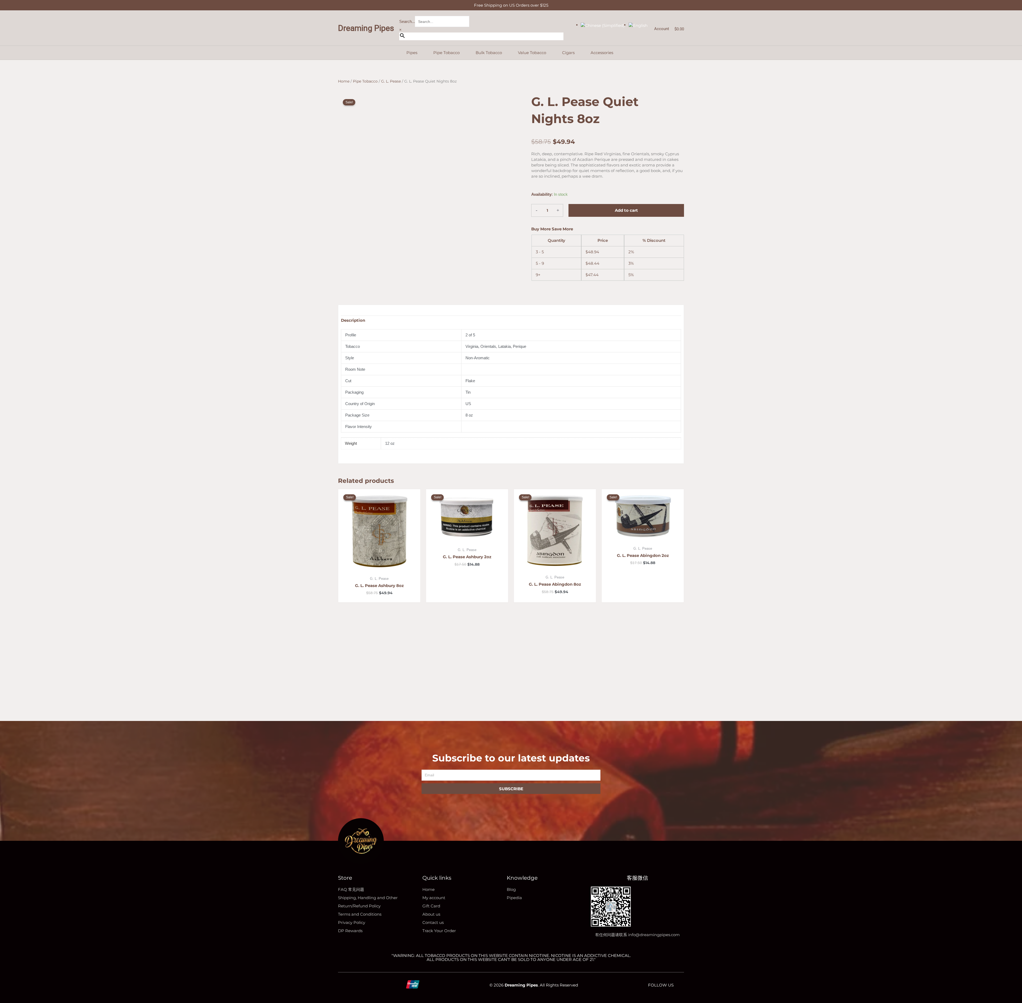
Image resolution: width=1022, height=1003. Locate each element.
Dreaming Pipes (366, 28)
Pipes (411, 52)
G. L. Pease (391, 81)
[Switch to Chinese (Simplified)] (603, 24)
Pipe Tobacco (446, 52)
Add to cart (626, 210)
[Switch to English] (638, 24)
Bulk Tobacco (489, 52)
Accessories (602, 52)
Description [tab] (353, 320)
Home (343, 81)
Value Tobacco (532, 52)
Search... (407, 21)
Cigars (568, 52)
